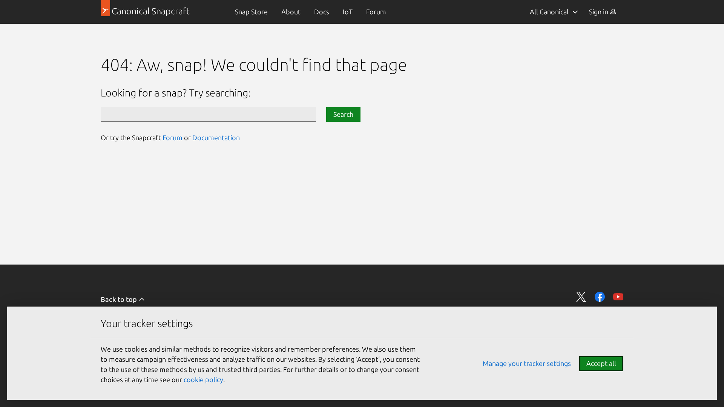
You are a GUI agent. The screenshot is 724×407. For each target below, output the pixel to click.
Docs (321, 11)
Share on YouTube (618, 297)
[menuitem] (251, 12)
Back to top (119, 299)
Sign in (599, 11)
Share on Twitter (581, 297)
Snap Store (251, 11)
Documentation (216, 137)
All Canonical (549, 11)
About (291, 11)
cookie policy (203, 379)
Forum (376, 11)
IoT (348, 11)
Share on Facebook (600, 297)
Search (343, 114)
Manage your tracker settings (527, 363)
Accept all (601, 363)
